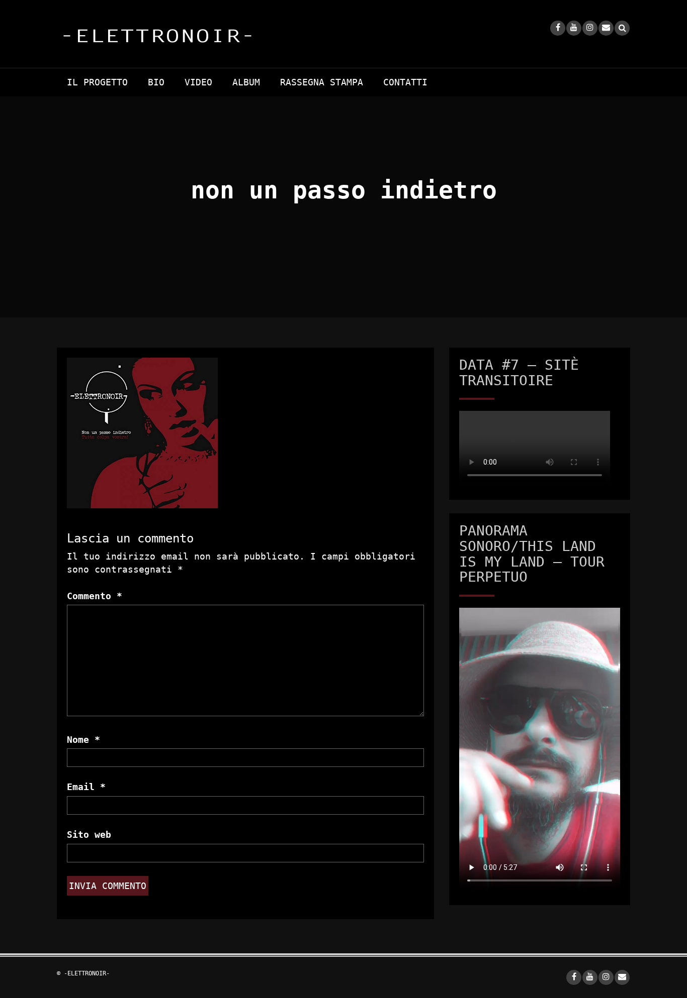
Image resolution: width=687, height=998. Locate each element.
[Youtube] (573, 28)
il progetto (97, 82)
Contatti (405, 82)
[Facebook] (557, 28)
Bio (156, 82)
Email (86, 787)
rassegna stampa (321, 82)
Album (246, 82)
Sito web (89, 834)
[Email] (606, 28)
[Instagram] (589, 28)
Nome (83, 739)
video (198, 82)
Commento (94, 596)
